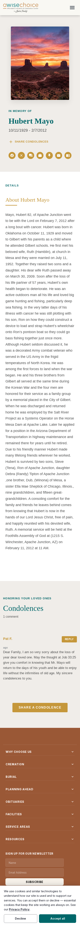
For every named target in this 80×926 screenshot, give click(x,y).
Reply (69, 639)
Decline (20, 918)
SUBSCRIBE (34, 881)
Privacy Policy (19, 909)
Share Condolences (28, 141)
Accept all (57, 918)
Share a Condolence (40, 707)
